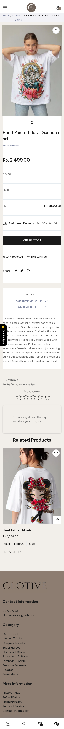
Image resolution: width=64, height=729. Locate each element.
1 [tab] (32, 122)
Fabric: (7, 190)
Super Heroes (11, 647)
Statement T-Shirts (15, 656)
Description (32, 294)
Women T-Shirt (12, 638)
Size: (5, 206)
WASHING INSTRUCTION (32, 307)
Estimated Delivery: (22, 223)
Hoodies (8, 670)
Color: (7, 174)
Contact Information (16, 711)
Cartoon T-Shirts (14, 652)
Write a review (11, 145)
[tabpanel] (32, 70)
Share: (7, 271)
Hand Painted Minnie (17, 530)
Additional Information (32, 300)
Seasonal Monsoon (15, 665)
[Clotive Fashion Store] (31, 7)
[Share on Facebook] (16, 271)
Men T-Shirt (10, 634)
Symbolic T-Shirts (14, 661)
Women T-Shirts (17, 17)
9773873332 (11, 611)
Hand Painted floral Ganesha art (31, 136)
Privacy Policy (11, 693)
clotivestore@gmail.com (18, 615)
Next (57, 508)
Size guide (55, 205)
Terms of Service (13, 706)
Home (6, 15)
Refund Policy (11, 697)
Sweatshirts (10, 674)
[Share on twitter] (22, 271)
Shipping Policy (12, 702)
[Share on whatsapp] (28, 271)
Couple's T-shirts (14, 643)
